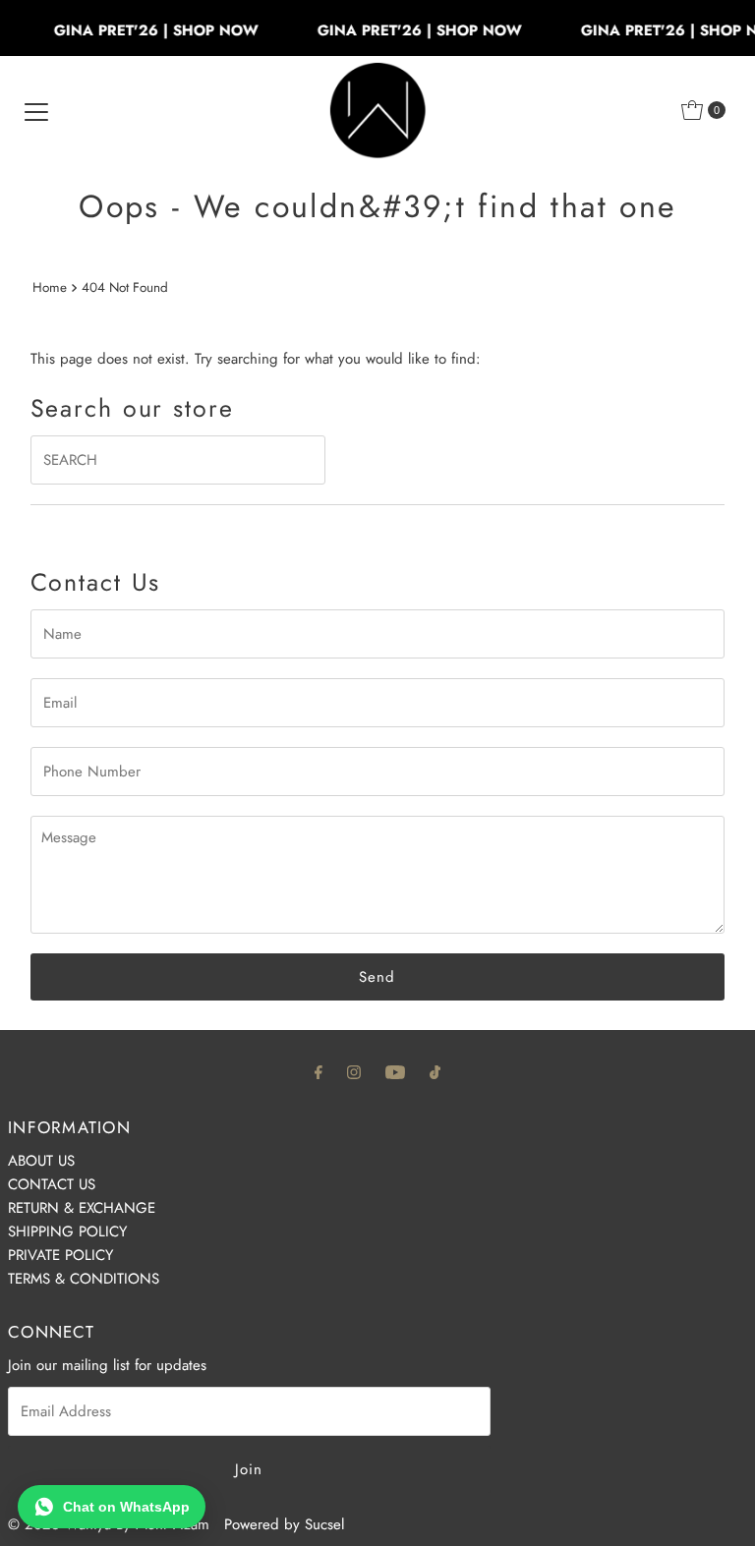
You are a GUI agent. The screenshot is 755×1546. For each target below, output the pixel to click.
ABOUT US (41, 1161)
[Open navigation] (36, 110)
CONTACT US (51, 1184)
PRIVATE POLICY (60, 1255)
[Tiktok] (435, 1071)
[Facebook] (318, 1071)
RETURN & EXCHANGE (81, 1208)
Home (49, 287)
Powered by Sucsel (284, 1524)
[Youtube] (395, 1071)
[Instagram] (354, 1071)
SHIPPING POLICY (67, 1231)
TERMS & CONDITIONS (83, 1278)
